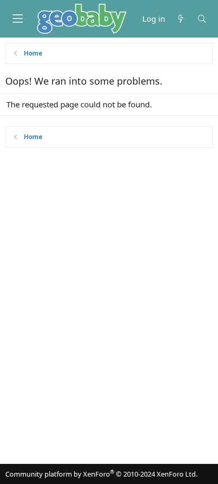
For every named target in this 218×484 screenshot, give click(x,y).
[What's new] (180, 18)
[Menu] (17, 18)
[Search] (202, 18)
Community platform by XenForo (101, 474)
